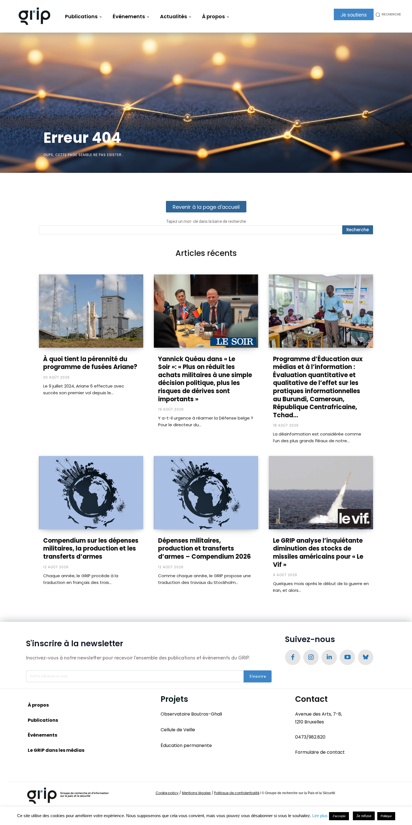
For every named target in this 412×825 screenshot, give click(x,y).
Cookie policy (167, 792)
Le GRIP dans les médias (56, 750)
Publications (43, 720)
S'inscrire (257, 676)
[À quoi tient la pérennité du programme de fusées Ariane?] (91, 310)
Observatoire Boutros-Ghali (191, 714)
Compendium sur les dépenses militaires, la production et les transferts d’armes (90, 548)
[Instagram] (311, 657)
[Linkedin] (329, 657)
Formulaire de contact (320, 752)
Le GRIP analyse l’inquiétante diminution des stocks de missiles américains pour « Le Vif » (318, 552)
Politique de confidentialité (236, 792)
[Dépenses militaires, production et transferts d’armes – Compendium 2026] (206, 492)
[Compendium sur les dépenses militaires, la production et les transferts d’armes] (91, 492)
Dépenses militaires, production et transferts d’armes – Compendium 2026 (204, 548)
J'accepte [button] (339, 816)
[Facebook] (292, 657)
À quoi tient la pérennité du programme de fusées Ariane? (90, 363)
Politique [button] (386, 816)
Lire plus (320, 815)
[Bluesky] (365, 657)
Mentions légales (196, 792)
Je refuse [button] (363, 816)
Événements (42, 735)
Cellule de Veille (178, 730)
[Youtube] (347, 657)
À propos (38, 705)
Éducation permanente (186, 745)
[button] (387, 14)
